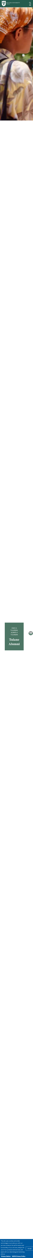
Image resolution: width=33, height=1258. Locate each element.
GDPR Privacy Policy (18, 1256)
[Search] (30, 3)
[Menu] (30, 5)
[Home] (8, 3)
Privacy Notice (6, 1256)
